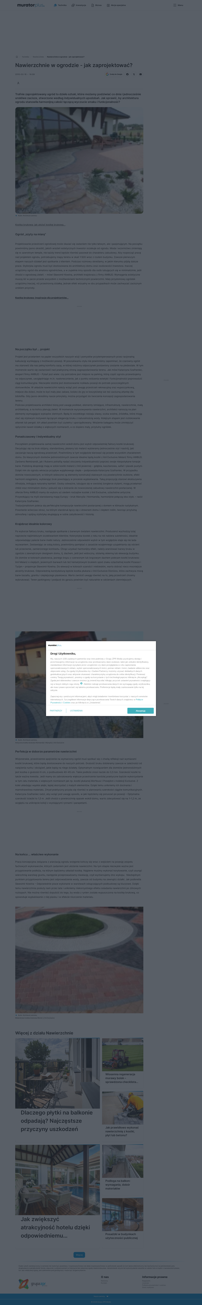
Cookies (66, 702)
